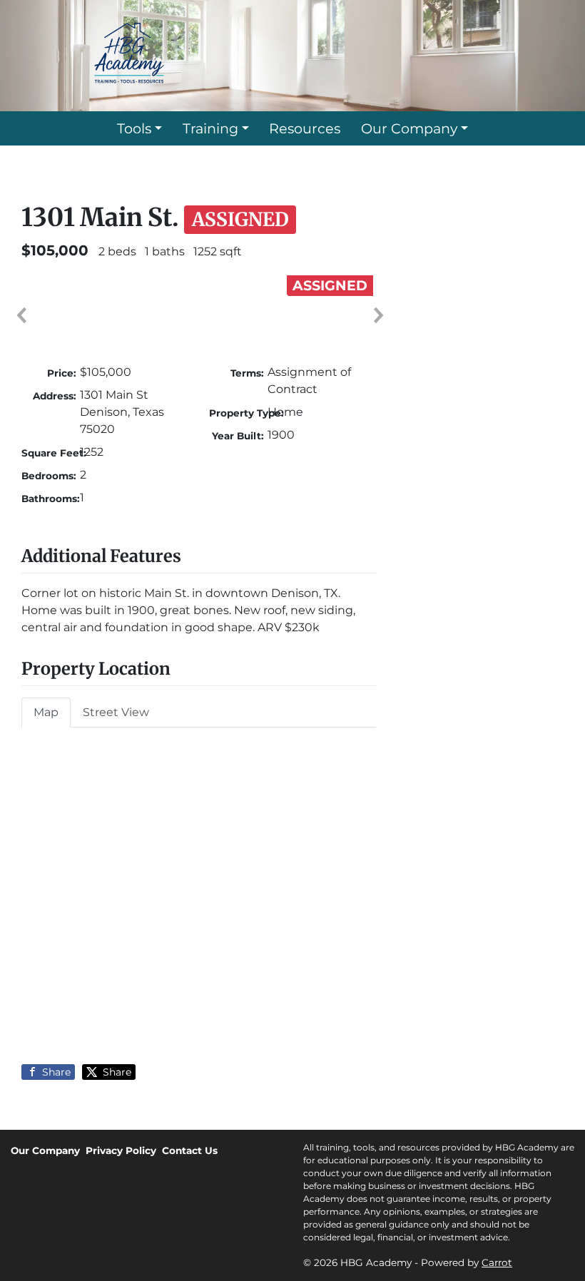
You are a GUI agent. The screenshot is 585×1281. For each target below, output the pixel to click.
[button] (21, 315)
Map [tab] (46, 712)
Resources (304, 128)
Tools (134, 128)
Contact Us (190, 1150)
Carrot (497, 1262)
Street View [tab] (116, 712)
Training (210, 128)
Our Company (409, 128)
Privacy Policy (121, 1150)
